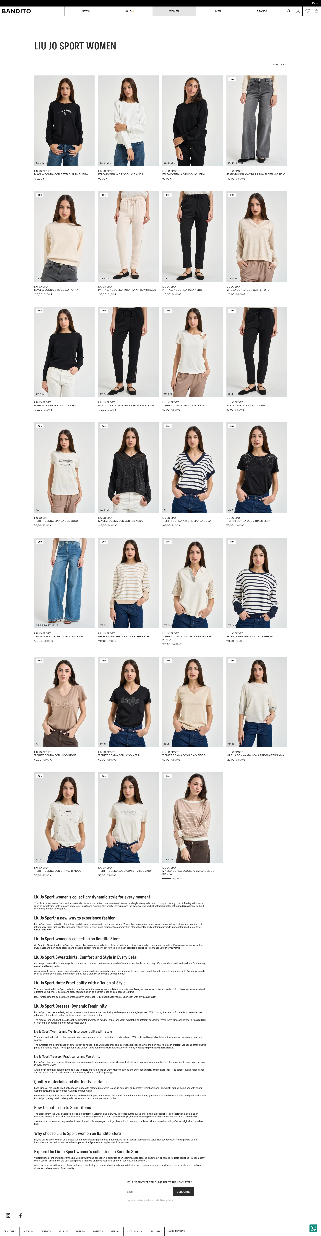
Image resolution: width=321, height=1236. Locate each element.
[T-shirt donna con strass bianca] (64, 824)
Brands (262, 11)
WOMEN (174, 11)
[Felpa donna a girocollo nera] (192, 127)
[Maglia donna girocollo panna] (64, 243)
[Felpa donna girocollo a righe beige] (128, 590)
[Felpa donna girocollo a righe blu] (256, 590)
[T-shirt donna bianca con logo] (64, 474)
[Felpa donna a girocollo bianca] (128, 127)
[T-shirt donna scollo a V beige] (192, 709)
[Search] (288, 11)
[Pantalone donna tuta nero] (192, 243)
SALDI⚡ (130, 11)
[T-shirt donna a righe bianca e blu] (192, 474)
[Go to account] (297, 11)
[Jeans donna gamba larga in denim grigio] (256, 127)
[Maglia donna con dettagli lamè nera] (64, 127)
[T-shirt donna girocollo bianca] (192, 359)
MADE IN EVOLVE (176, 1231)
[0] (307, 11)
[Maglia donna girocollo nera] (64, 359)
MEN (218, 11)
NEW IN (86, 11)
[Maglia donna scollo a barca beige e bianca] (192, 826)
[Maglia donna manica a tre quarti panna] (256, 709)
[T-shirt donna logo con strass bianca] (128, 824)
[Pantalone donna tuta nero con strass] (128, 359)
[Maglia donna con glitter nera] (128, 474)
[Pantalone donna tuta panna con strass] (128, 243)
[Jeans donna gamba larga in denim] (64, 590)
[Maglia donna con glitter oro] (256, 243)
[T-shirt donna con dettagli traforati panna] (192, 592)
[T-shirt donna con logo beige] (64, 709)
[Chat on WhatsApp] (313, 1228)
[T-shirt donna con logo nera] (128, 709)
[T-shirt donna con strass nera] (256, 474)
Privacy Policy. (167, 1200)
